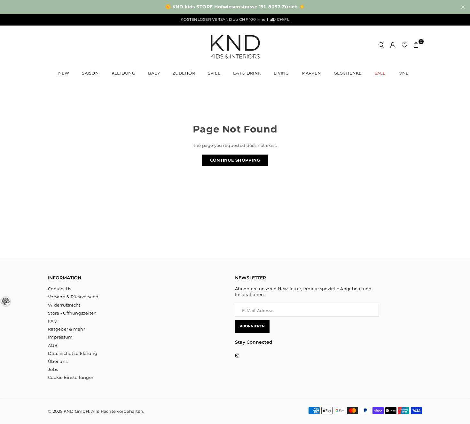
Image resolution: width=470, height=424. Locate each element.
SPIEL (214, 73)
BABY (154, 73)
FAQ (52, 321)
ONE (404, 73)
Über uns (57, 361)
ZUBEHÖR (184, 73)
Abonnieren (252, 326)
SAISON (90, 73)
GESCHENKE (348, 73)
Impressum (60, 337)
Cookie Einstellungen (71, 377)
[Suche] (381, 45)
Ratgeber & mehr (66, 329)
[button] (416, 45)
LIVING (281, 73)
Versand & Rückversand (73, 296)
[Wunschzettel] (405, 45)
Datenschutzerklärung (72, 353)
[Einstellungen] (393, 45)
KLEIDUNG (123, 73)
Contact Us (59, 288)
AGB (53, 345)
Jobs (53, 369)
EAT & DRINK (247, 73)
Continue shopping (235, 160)
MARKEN (311, 73)
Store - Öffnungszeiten (72, 313)
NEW (63, 73)
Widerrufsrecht (64, 305)
